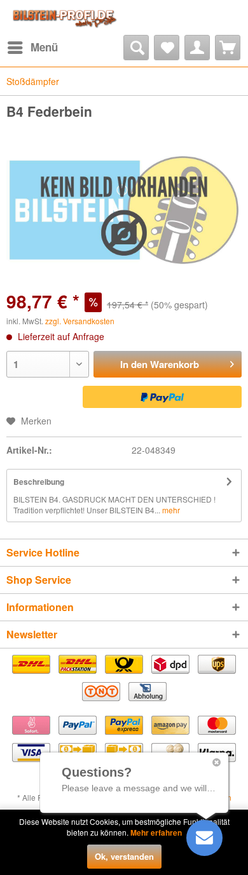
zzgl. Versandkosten (79, 320)
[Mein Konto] (197, 47)
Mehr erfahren (156, 832)
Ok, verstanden (124, 856)
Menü (44, 47)
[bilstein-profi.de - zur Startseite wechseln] (63, 17)
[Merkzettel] (166, 47)
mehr (170, 509)
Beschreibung (38, 481)
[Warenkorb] (227, 47)
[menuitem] (32, 47)
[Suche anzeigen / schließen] (136, 47)
